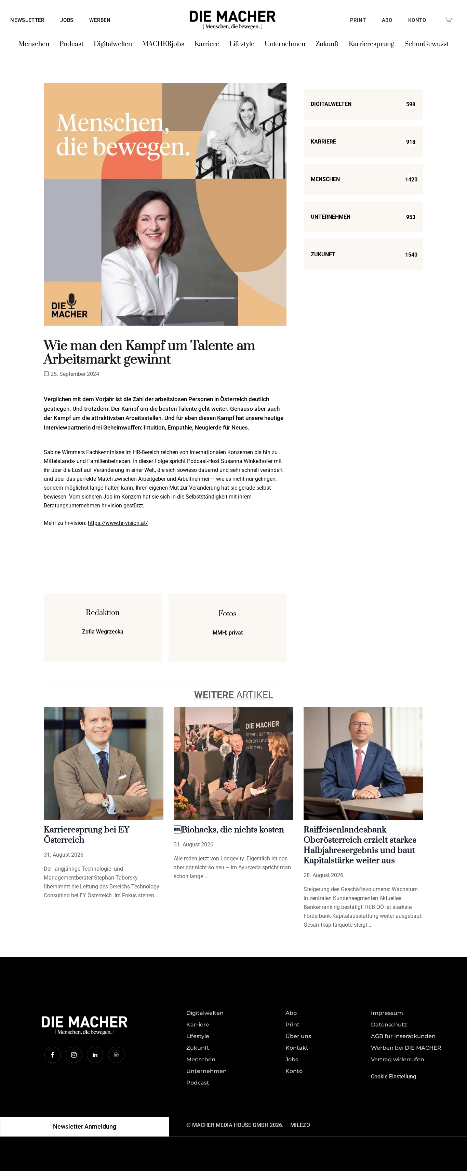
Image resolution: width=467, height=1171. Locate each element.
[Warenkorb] (448, 20)
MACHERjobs (163, 44)
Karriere (207, 44)
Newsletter (27, 20)
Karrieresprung (371, 44)
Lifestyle (241, 44)
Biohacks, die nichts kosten (229, 830)
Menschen (33, 44)
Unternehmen (285, 44)
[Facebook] (52, 1055)
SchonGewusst (426, 44)
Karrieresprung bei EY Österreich (86, 835)
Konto (417, 20)
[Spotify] (116, 1055)
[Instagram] (74, 1055)
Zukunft (327, 44)
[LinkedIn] (95, 1055)
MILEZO (300, 1125)
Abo (387, 20)
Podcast (71, 44)
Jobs (67, 20)
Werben (100, 20)
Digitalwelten (113, 44)
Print (358, 20)
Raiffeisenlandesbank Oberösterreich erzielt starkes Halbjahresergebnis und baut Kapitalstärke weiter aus (360, 845)
